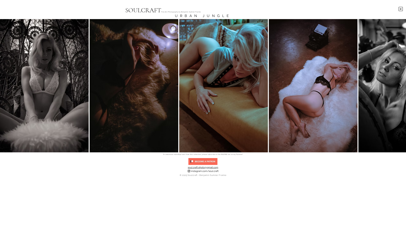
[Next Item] (401, 86)
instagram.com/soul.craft (205, 171)
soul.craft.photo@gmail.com (203, 167)
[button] (401, 9)
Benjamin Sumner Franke (212, 175)
